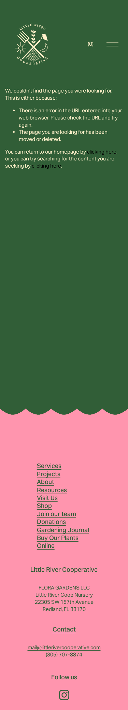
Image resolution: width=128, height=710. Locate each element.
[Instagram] (64, 695)
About (45, 482)
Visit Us (47, 498)
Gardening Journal (63, 530)
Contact (64, 629)
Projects (48, 474)
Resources (52, 490)
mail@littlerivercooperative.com (64, 647)
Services (49, 466)
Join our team (56, 514)
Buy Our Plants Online (58, 542)
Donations (51, 522)
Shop (44, 506)
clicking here (101, 151)
